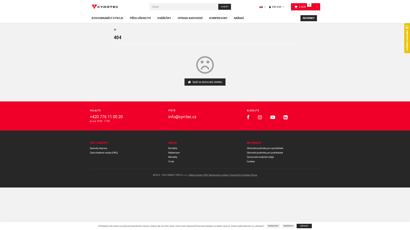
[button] (316, 6)
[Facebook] (248, 117)
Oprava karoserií (190, 18)
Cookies (251, 161)
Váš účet (276, 6)
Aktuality (172, 157)
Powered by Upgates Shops (243, 175)
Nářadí (239, 18)
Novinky (309, 18)
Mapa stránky (196, 175)
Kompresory (218, 18)
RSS (206, 175)
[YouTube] (272, 117)
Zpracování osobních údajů (260, 157)
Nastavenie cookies (218, 175)
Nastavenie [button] (273, 226)
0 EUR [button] (306, 6)
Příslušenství (140, 18)
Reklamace (174, 152)
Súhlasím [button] (304, 226)
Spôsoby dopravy (98, 148)
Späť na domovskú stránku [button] (207, 82)
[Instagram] (260, 117)
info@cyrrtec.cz (182, 117)
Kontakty (172, 148)
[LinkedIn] (285, 117)
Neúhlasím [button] (288, 226)
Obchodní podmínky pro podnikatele (265, 152)
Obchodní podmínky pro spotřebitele (265, 148)
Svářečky (164, 18)
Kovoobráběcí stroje (107, 18)
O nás (171, 161)
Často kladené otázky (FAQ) (104, 152)
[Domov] (105, 7)
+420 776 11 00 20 (106, 117)
